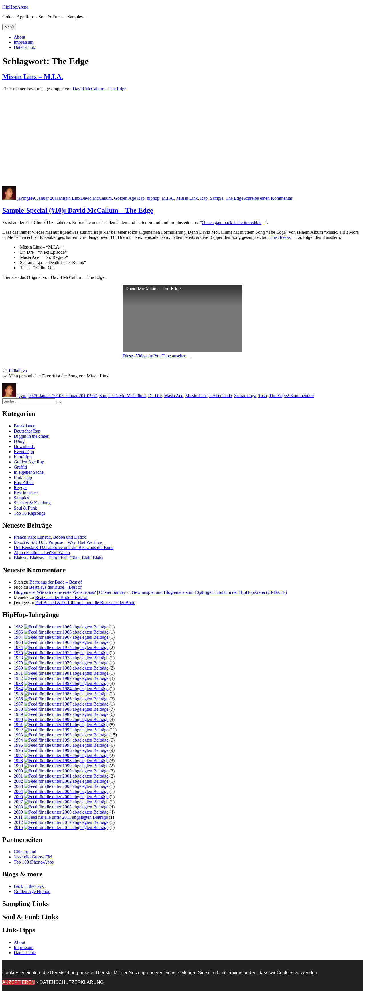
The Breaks (280, 237)
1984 (18, 688)
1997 (18, 755)
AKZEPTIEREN (18, 982)
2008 (18, 806)
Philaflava (18, 370)
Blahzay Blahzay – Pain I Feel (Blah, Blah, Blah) (58, 557)
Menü (9, 27)
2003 (18, 786)
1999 (18, 765)
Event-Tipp (24, 451)
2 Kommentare (300, 395)
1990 (18, 719)
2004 (18, 791)
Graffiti (20, 467)
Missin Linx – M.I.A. (32, 76)
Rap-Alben (24, 482)
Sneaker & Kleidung (32, 502)
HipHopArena (15, 7)
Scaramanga (245, 395)
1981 (18, 673)
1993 (18, 734)
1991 (18, 724)
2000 (18, 770)
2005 (18, 796)
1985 (18, 693)
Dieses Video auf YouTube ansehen (154, 355)
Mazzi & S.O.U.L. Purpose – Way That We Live (58, 542)
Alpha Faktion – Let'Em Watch (42, 552)
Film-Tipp (23, 456)
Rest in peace (26, 492)
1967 (92, 395)
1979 (18, 662)
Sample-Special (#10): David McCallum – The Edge (77, 210)
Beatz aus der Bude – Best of (55, 582)
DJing (19, 441)
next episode (220, 395)
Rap (204, 198)
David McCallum (96, 198)
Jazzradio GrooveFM (33, 856)
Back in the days (29, 886)
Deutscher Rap (27, 431)
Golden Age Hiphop (32, 891)
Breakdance (24, 425)
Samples (106, 395)
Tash (262, 395)
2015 (18, 827)
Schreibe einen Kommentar (267, 198)
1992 (18, 729)
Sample (216, 198)
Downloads (24, 446)
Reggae (20, 487)
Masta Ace (173, 395)
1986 (18, 698)
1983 (18, 683)
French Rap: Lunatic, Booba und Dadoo (50, 537)
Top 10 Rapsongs (29, 513)
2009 (18, 812)
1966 (18, 632)
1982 (18, 678)
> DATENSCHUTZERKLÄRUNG (70, 982)
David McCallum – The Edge (99, 88)
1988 (18, 709)
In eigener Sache (29, 472)
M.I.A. (168, 198)
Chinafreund (25, 851)
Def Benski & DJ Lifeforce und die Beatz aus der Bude (63, 547)
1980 (18, 668)
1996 (18, 750)
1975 (18, 652)
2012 (18, 822)
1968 (18, 642)
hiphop (153, 198)
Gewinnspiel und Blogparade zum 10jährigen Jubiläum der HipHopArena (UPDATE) (209, 592)
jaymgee (25, 198)
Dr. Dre (155, 395)
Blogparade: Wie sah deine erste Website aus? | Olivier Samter (69, 592)
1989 (18, 714)
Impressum (23, 42)
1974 (18, 647)
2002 (18, 781)
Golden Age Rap (129, 198)
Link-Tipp (23, 477)
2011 (18, 817)
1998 (18, 760)
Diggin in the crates (31, 436)
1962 (18, 626)
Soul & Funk (25, 508)
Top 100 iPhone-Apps (34, 862)
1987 (18, 704)
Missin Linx (69, 198)
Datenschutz (25, 47)
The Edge (234, 198)
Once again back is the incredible (231, 222)
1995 (18, 745)
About (19, 37)
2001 (18, 776)
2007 (18, 801)
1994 (18, 740)
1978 (18, 657)
